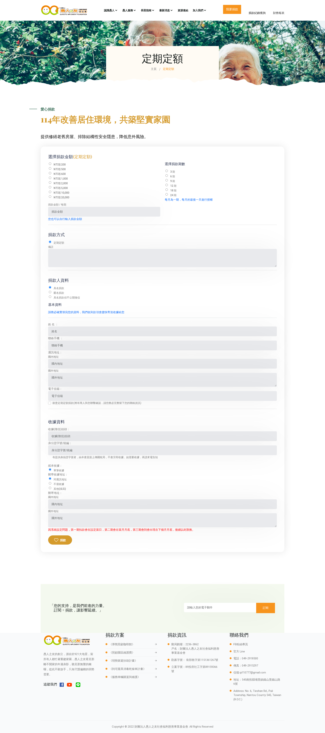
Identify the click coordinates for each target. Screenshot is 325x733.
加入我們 (198, 10)
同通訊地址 (60, 479)
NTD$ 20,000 (61, 197)
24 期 (173, 195)
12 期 (173, 185)
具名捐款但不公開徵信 (67, 297)
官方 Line (239, 651)
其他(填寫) (60, 488)
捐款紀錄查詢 (257, 13)
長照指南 (146, 10)
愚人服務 (127, 10)
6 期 (172, 176)
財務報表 (278, 13)
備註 (50, 246)
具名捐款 (59, 288)
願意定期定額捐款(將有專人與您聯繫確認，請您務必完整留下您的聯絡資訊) (96, 402)
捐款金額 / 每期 (57, 204)
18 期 (173, 190)
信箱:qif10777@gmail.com (249, 672)
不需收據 (59, 484)
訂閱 (265, 608)
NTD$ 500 (60, 169)
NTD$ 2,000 (61, 183)
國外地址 (53, 370)
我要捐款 (232, 9)
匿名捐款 (59, 292)
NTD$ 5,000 (61, 188)
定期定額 (59, 242)
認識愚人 (109, 10)
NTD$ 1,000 (61, 178)
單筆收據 (59, 470)
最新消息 (164, 10)
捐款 (63, 540)
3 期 (172, 171)
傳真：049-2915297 (245, 665)
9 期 (172, 181)
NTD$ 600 (60, 173)
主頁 (153, 69)
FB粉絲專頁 (240, 644)
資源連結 (183, 10)
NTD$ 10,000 (61, 192)
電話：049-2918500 (245, 658)
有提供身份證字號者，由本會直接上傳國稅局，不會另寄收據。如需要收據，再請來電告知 (105, 457)
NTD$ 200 (60, 164)
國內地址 (53, 356)
